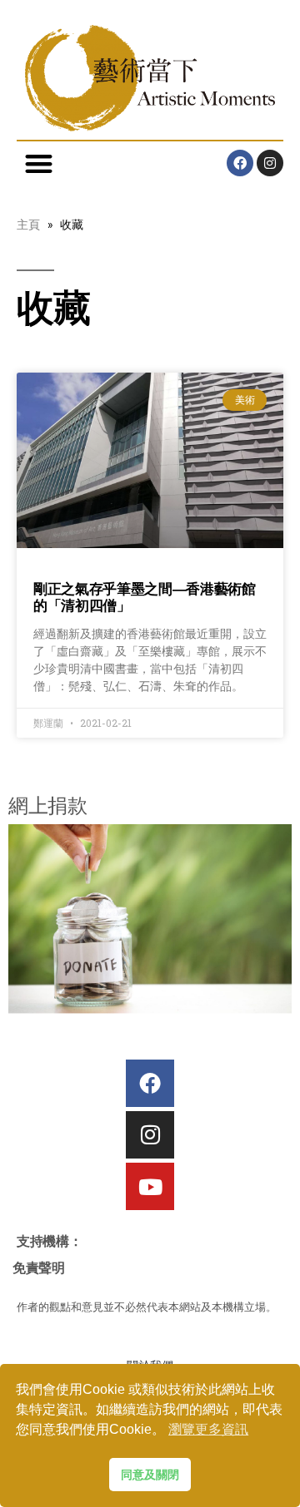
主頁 (28, 224)
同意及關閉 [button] (150, 1474)
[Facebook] (240, 163)
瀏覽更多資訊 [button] (208, 1429)
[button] (39, 163)
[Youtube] (149, 1186)
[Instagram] (270, 163)
